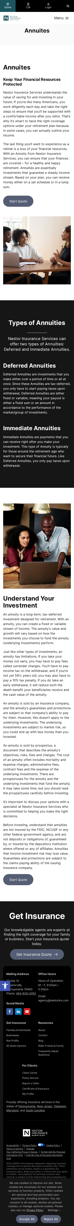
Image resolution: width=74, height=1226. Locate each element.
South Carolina (35, 1110)
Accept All (27, 1219)
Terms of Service (14, 1148)
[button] (5, 986)
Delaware (60, 1106)
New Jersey (44, 1106)
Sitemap (30, 1148)
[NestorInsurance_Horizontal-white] (35, 1130)
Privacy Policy (29, 1145)
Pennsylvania (26, 1106)
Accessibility (12, 1145)
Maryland (12, 1110)
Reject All (51, 1219)
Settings (53, 1210)
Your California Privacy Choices (22, 1152)
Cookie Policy (53, 1145)
